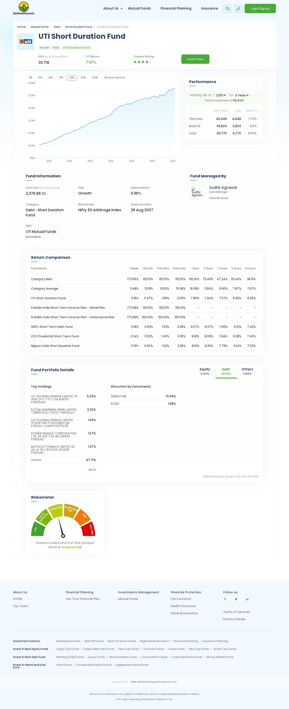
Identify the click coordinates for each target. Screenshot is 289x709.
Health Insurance (183, 606)
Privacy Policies (234, 619)
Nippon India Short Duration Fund (55, 346)
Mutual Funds (139, 8)
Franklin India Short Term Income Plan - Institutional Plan (72, 317)
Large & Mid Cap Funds (99, 649)
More (92, 469)
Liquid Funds (96, 657)
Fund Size (43, 187)
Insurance (209, 8)
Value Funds (176, 649)
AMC (29, 226)
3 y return (92, 56)
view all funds (218, 198)
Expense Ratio (140, 187)
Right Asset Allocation (154, 641)
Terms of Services (236, 611)
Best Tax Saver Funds (122, 641)
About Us (110, 8)
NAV (53, 56)
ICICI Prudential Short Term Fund (55, 336)
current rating (144, 56)
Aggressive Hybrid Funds (132, 665)
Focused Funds (154, 649)
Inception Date (141, 204)
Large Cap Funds (67, 649)
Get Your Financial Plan (83, 599)
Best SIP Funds (94, 641)
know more (33, 237)
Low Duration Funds (154, 657)
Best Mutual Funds (68, 641)
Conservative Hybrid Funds (94, 665)
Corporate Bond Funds (187, 657)
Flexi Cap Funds (128, 649)
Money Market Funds (220, 657)
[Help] (238, 8)
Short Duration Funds (123, 657)
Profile (17, 599)
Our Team (20, 606)
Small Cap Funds (224, 649)
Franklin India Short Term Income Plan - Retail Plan (68, 308)
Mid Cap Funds (199, 649)
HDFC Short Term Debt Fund (52, 327)
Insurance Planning (215, 641)
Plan (81, 187)
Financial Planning (176, 8)
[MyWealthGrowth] (23, 8)
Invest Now (195, 59)
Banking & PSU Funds (70, 657)
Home (21, 26)
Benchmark (86, 204)
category (32, 204)
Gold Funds (64, 665)
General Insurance (184, 613)
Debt (57, 26)
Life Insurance (181, 599)
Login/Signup (260, 8)
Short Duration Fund (78, 26)
